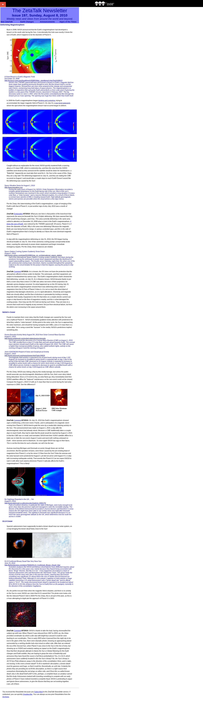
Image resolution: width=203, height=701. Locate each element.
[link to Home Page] (3, 6)
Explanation (18, 214)
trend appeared (62, 103)
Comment (17, 271)
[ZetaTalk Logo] (104, 5)
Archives (5, 697)
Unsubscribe (27, 694)
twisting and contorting (46, 100)
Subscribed (38, 692)
